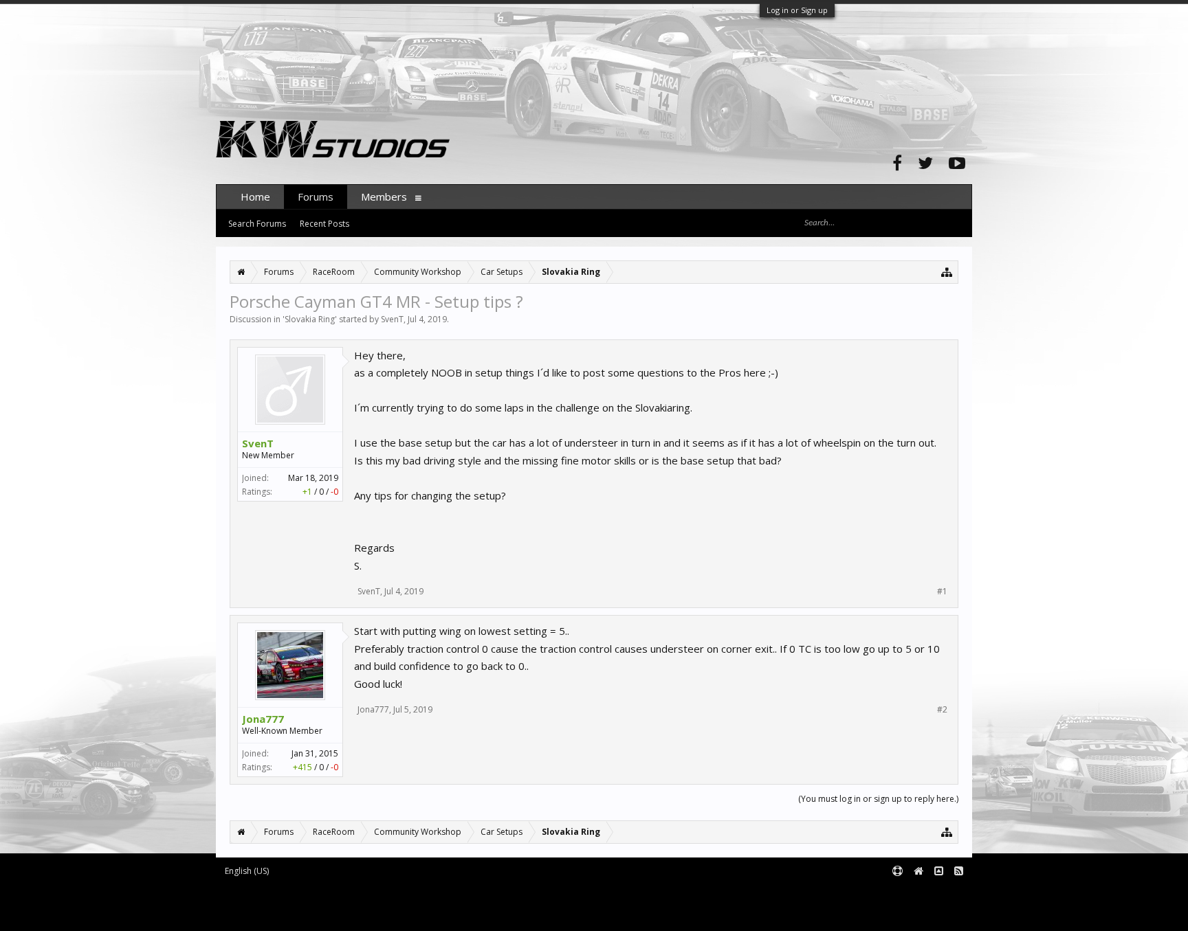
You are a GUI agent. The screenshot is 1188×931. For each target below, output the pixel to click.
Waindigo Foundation (400, 904)
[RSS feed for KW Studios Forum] (959, 871)
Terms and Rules (938, 894)
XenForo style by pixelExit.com (333, 914)
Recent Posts (324, 223)
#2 (942, 709)
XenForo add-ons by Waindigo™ (276, 904)
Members (384, 196)
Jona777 (263, 719)
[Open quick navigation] (947, 271)
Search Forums (257, 223)
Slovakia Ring (310, 319)
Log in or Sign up (797, 10)
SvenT (392, 319)
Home (255, 196)
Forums (315, 196)
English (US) (247, 871)
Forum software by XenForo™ (330, 894)
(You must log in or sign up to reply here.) (878, 799)
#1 (942, 591)
